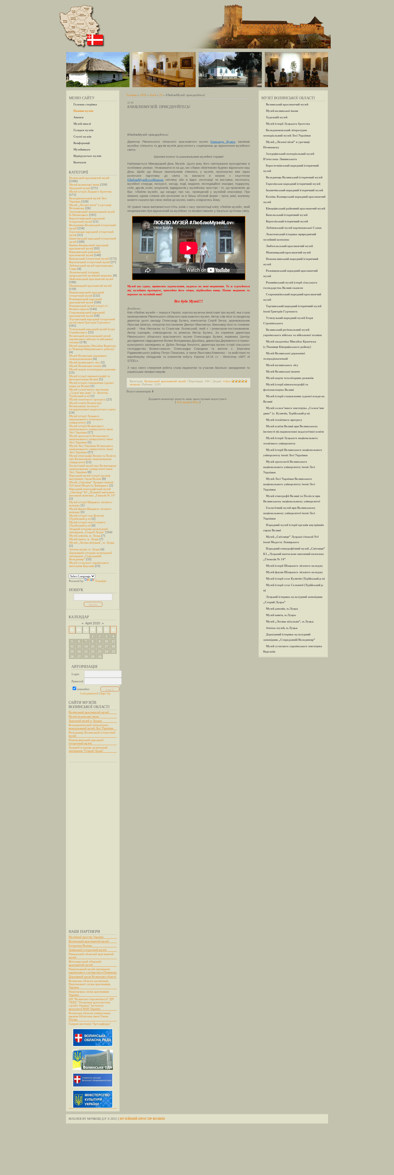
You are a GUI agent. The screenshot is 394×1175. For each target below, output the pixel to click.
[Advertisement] (90, 843)
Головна (132, 95)
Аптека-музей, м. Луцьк (84, 549)
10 (106, 641)
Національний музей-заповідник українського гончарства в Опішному (93, 970)
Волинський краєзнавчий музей (89, 177)
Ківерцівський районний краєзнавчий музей (85, 253)
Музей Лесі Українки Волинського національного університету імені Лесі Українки (91, 449)
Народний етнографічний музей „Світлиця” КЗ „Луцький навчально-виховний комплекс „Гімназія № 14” (92, 492)
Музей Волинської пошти (85, 365)
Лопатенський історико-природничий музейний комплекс (90, 274)
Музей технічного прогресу (87, 399)
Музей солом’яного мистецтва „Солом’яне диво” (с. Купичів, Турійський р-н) (89, 392)
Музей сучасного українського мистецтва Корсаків (89, 564)
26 (72, 656)
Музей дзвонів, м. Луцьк (85, 535)
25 (113, 651)
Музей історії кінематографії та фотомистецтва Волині (89, 377)
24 (106, 651)
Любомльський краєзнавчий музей (91, 279)
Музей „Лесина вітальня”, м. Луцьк (91, 542)
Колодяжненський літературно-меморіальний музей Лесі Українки (91, 726)
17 (106, 646)
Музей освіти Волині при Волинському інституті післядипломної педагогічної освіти (92, 406)
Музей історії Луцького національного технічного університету (86, 419)
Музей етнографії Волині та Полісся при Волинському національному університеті (92, 459)
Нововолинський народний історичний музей (86, 294)
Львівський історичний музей (87, 949)
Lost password (89, 693)
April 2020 (92, 623)
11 (113, 641)
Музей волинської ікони (84, 184)
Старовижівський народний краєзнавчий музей (87, 314)
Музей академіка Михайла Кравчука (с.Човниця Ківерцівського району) (92, 347)
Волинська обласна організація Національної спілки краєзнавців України (89, 984)
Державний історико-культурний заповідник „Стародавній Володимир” (90, 556)
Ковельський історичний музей (89, 258)
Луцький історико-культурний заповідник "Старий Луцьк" (88, 749)
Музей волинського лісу (84, 362)
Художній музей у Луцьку (85, 720)
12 (72, 646)
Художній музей (79, 188)
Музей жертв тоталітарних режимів (92, 369)
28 (86, 656)
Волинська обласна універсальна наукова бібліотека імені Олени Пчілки (89, 1016)
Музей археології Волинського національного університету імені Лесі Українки (91, 439)
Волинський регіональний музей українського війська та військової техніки (91, 339)
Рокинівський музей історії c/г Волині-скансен (88, 307)
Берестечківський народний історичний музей (87, 220)
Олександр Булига (222, 141)
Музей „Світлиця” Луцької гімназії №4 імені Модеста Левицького (91, 484)
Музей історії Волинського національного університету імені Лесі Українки (91, 429)
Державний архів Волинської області (92, 976)
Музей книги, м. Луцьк (84, 539)
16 (99, 646)
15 (92, 646)
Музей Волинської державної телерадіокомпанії (88, 357)
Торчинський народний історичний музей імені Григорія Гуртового (92, 321)
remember (83, 689)
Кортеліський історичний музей (89, 262)
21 (86, 651)
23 (99, 651)
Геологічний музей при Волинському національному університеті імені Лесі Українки (93, 469)
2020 (143, 95)
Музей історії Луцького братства (90, 191)
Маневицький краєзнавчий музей (90, 285)
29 (92, 656)
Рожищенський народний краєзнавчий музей (85, 300)
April (153, 95)
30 (99, 656)
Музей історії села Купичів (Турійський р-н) (86, 517)
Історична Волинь (80, 945)
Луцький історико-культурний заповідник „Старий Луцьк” (88, 530)
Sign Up (105, 693)
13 (79, 646)
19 (72, 651)
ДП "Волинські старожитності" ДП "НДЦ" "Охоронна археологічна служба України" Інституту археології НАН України (91, 1003)
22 (92, 651)
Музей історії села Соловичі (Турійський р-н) (87, 524)
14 (86, 646)
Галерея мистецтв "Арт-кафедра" (90, 1023)
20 (79, 651)
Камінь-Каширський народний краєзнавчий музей (88, 247)
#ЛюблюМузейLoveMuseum (145, 179)
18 (113, 646)
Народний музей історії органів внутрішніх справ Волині (89, 477)
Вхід (196, 402)
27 (79, 656)
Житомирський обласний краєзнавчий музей (85, 963)
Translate (100, 581)
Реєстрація (184, 402)
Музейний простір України (86, 936)
